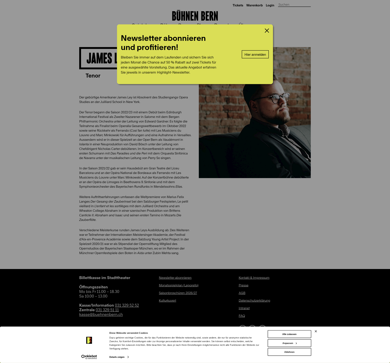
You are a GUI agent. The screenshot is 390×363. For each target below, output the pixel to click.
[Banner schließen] (316, 331)
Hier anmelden (255, 54)
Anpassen (287, 343)
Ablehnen (289, 352)
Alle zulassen (289, 334)
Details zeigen (116, 357)
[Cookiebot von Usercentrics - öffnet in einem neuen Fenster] (89, 357)
